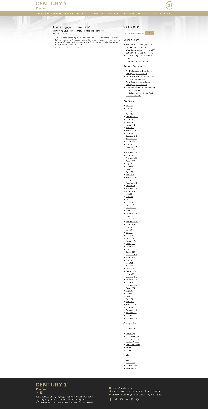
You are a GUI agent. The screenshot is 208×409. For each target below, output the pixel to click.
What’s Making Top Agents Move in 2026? (140, 50)
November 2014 (131, 216)
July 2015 (129, 194)
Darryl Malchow (131, 82)
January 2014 (130, 244)
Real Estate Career (133, 345)
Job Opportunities (132, 342)
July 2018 (129, 144)
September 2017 (131, 152)
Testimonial (130, 347)
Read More (78, 44)
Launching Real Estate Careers (137, 61)
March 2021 (130, 128)
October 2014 (130, 219)
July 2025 (129, 108)
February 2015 (131, 208)
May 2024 (129, 122)
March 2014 (130, 238)
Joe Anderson (131, 87)
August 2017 (130, 155)
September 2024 (132, 117)
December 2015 (131, 180)
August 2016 (130, 161)
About (165, 13)
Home (41, 13)
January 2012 (130, 307)
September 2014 (132, 222)
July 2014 (129, 227)
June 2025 (129, 111)
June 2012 (129, 293)
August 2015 (130, 191)
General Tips (62, 47)
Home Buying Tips (72, 47)
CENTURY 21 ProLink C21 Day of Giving (139, 53)
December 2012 (131, 277)
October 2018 (130, 141)
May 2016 (129, 169)
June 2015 (129, 197)
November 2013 (131, 249)
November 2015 (131, 183)
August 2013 (130, 257)
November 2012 (131, 280)
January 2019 (130, 133)
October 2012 (130, 282)
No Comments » (83, 47)
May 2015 (129, 199)
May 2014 (129, 233)
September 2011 (131, 318)
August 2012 (130, 288)
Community (130, 331)
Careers (155, 13)
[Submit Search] (149, 33)
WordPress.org (131, 368)
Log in (128, 360)
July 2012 (129, 291)
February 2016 (131, 177)
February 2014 (131, 241)
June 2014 (129, 230)
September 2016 (131, 158)
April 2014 (129, 235)
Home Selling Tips (132, 339)
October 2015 (130, 186)
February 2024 (131, 125)
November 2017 (131, 147)
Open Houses (97, 13)
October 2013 (130, 252)
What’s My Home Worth (55, 13)
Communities (128, 13)
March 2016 (130, 175)
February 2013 (131, 271)
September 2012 (131, 285)
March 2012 (130, 302)
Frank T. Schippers (132, 71)
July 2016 (129, 164)
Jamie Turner (131, 93)
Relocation (143, 13)
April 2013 (129, 266)
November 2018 (131, 139)
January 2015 (130, 211)
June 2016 (129, 166)
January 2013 (130, 274)
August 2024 (130, 119)
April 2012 (129, 299)
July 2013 (129, 260)
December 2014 (131, 213)
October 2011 (130, 315)
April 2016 (129, 172)
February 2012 (131, 304)
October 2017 (130, 150)
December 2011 (131, 310)
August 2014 (130, 224)
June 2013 (129, 263)
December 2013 (131, 246)
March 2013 (130, 268)
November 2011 (131, 313)
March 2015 (130, 205)
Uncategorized (131, 350)
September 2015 (131, 188)
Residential (82, 13)
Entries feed (130, 363)
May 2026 (129, 106)
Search (70, 13)
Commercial (112, 13)
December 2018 (131, 136)
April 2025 (129, 114)
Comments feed (131, 365)
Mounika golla (131, 76)
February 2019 (131, 130)
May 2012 (129, 296)
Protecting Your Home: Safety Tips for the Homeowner (79, 30)
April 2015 (129, 202)
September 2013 (131, 255)
